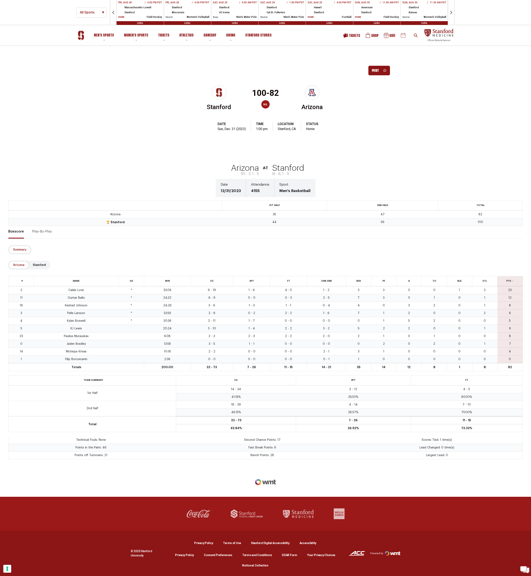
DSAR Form (289, 555)
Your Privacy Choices (321, 555)
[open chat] (525, 570)
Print (375, 71)
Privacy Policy (207, 543)
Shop (372, 37)
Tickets (163, 35)
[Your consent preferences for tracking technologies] (7, 569)
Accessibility (308, 543)
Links (140, 23)
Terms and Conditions (257, 555)
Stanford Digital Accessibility (273, 543)
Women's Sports (136, 35)
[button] (113, 12)
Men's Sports (104, 35)
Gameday (210, 35)
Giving (230, 35)
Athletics (186, 35)
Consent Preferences (218, 555)
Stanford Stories (258, 36)
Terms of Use (232, 543)
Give (390, 37)
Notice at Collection (255, 565)
